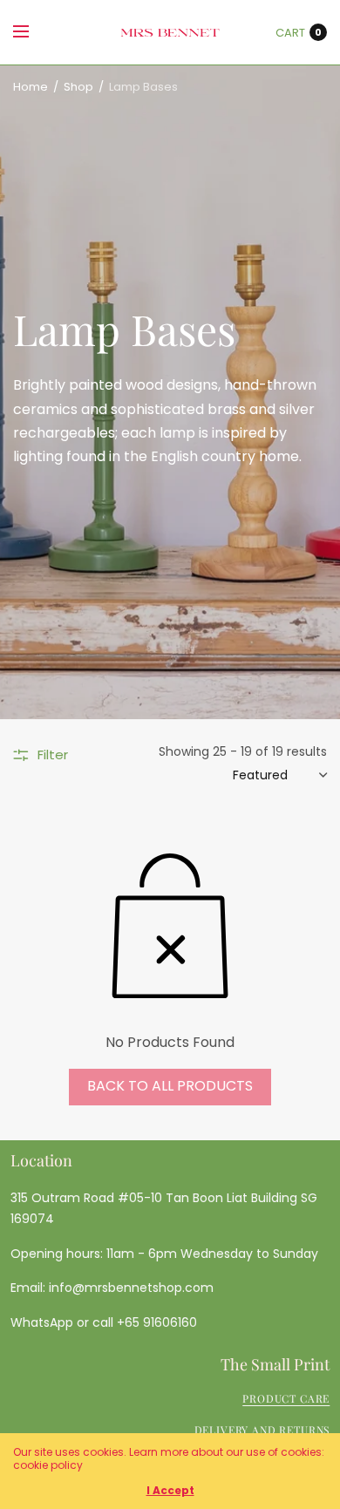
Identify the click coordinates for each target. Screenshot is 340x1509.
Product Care (286, 1398)
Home (30, 86)
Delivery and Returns (262, 1430)
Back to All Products (170, 1086)
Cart (290, 32)
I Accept (170, 1490)
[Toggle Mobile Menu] (32, 32)
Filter (52, 754)
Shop (78, 86)
